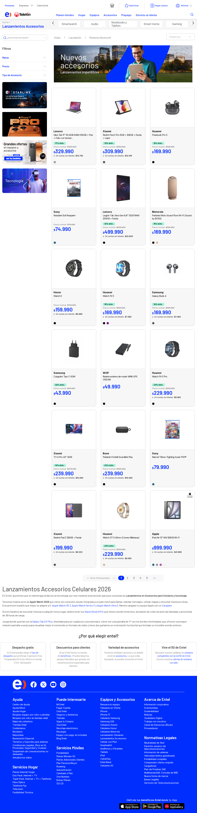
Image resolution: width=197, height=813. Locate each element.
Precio (5, 66)
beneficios (66, 656)
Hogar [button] (81, 15)
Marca (5, 57)
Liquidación (75, 37)
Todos (57, 37)
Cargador (167, 605)
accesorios (121, 656)
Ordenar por (175, 36)
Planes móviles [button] (65, 15)
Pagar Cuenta (161, 5)
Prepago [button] (126, 15)
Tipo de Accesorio (12, 75)
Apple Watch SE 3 (61, 605)
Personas (9, 5)
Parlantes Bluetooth (100, 37)
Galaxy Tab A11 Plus (42, 621)
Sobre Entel (42, 5)
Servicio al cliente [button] (146, 15)
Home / (6, 22)
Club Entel (134, 5)
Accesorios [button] (110, 15)
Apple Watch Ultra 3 (107, 605)
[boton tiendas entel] (112, 5)
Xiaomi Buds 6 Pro (94, 611)
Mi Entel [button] (184, 5)
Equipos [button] (94, 15)
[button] (187, 14)
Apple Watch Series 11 (83, 605)
